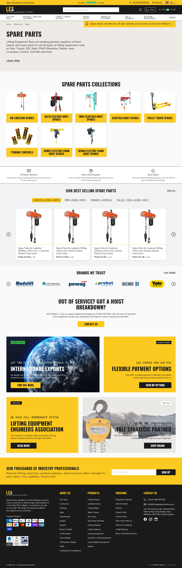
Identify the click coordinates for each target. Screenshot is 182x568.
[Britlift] (157, 284)
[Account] (140, 9)
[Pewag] (51, 284)
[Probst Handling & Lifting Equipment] (78, 284)
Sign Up (166, 472)
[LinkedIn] (155, 519)
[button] (8, 234)
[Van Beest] (104, 284)
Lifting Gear (18, 24)
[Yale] (130, 284)
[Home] (19, 9)
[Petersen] (25, 284)
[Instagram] (150, 519)
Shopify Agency (159, 565)
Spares (27, 24)
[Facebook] (145, 519)
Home (8, 24)
